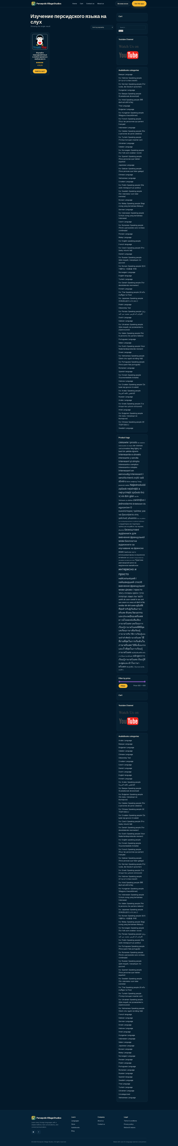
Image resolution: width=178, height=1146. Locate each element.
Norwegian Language (127, 272)
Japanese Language (126, 165)
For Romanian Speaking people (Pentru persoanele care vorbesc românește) (132, 228)
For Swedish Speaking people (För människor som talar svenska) (130, 193)
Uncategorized (124, 1094)
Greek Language (125, 352)
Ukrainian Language (126, 143)
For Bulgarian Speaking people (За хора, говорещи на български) (131, 416)
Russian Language (126, 397)
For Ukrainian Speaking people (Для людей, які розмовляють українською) (131, 327)
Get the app (139, 4)
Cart (81, 4)
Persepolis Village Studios (46, 3)
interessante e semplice (128, 464)
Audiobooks (75, 1127)
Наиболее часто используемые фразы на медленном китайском (132, 554)
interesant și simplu (129, 461)
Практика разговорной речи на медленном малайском (131, 562)
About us (100, 4)
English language (125, 276)
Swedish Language (126, 428)
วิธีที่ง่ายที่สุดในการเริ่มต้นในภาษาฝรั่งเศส (132, 641)
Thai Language (124, 106)
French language (125, 244)
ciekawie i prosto (128, 442)
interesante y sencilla (128, 458)
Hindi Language (125, 410)
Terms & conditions (130, 1121)
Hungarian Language (127, 90)
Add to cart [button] (40, 71)
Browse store (123, 4)
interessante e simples (128, 467)
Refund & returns (129, 1127)
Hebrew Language (126, 381)
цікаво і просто (133, 589)
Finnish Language (125, 289)
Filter (123, 686)
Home (74, 4)
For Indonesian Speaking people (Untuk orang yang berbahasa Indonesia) (131, 215)
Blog (72, 1131)
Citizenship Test (125, 308)
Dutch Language (125, 317)
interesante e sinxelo (130, 454)
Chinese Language (126, 175)
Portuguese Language (127, 339)
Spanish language (125, 371)
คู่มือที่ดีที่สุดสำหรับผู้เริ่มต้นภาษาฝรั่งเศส (131, 609)
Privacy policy (129, 1124)
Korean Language (125, 200)
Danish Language (125, 254)
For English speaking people (130, 241)
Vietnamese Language (127, 178)
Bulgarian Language (126, 109)
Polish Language (125, 304)
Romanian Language (127, 368)
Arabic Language (125, 400)
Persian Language (126, 234)
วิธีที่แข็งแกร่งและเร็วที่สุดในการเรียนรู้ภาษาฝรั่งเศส (132, 649)
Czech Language (125, 222)
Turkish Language (126, 279)
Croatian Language (126, 182)
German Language (126, 209)
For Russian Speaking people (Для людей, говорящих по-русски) (130, 260)
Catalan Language (126, 147)
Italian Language (125, 343)
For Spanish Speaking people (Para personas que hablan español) (130, 159)
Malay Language (125, 237)
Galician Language (126, 321)
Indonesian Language (127, 128)
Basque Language (125, 74)
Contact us (90, 4)
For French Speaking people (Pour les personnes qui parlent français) (131, 121)
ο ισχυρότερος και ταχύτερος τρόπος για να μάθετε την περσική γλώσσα (131, 527)
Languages (75, 1121)
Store (73, 1124)
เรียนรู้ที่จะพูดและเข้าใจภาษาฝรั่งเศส (132, 663)
